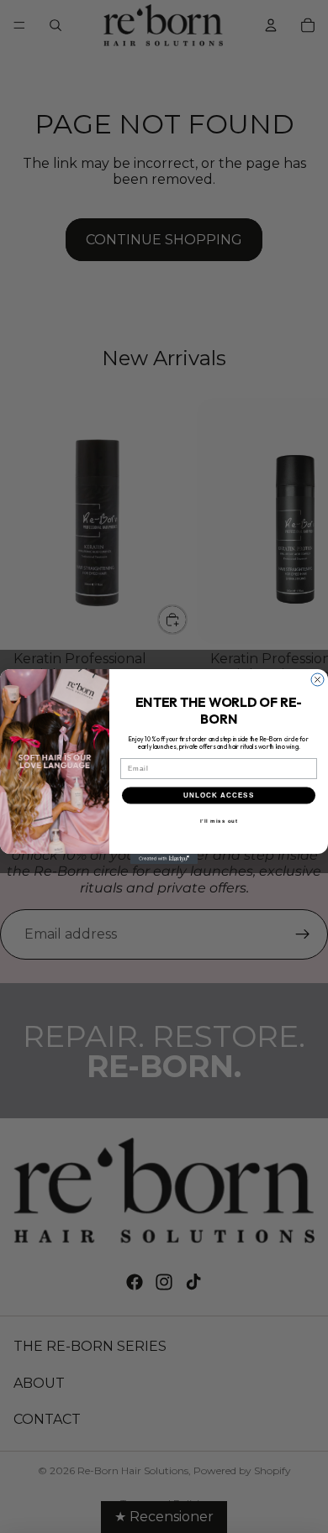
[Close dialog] (317, 679)
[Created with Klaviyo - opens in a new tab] (164, 859)
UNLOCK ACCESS (218, 795)
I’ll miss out (219, 821)
